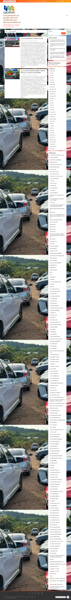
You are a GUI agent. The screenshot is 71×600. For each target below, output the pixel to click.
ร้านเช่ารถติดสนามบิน (54, 380)
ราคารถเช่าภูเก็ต (53, 368)
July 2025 (51, 100)
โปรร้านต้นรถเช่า (53, 573)
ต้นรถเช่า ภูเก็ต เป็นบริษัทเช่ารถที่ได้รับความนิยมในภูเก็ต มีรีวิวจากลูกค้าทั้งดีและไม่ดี (57, 235)
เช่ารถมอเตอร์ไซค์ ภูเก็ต (54, 512)
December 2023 (53, 139)
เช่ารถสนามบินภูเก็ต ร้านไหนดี (55, 529)
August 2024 (52, 121)
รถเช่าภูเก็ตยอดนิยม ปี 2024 (55, 336)
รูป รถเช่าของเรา (53, 387)
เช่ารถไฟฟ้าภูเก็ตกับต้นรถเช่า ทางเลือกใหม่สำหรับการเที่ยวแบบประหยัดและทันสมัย (57, 57)
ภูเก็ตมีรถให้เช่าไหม (53, 265)
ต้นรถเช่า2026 (52, 239)
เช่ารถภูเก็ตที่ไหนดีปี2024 (54, 496)
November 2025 (53, 91)
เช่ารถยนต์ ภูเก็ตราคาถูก (54, 517)
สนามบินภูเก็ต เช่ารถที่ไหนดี (55, 392)
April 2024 (52, 130)
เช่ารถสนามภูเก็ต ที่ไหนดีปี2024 (55, 534)
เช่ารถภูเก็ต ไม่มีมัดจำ (54, 489)
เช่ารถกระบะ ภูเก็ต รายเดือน (55, 434)
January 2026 (52, 87)
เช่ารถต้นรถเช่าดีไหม (54, 446)
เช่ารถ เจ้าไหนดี (53, 427)
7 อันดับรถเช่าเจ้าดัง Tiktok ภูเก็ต (55, 164)
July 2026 (51, 73)
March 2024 (52, 132)
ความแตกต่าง (52, 202)
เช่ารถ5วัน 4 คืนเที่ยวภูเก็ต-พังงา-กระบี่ (56, 429)
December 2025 (53, 89)
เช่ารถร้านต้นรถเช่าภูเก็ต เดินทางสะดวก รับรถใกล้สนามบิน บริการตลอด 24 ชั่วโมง (57, 40)
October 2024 (52, 116)
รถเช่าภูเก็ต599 (52, 329)
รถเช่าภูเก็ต (52, 286)
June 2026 (52, 75)
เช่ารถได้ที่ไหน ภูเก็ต (53, 551)
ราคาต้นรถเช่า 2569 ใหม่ (54, 366)
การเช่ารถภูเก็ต (52, 190)
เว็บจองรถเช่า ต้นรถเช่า (54, 566)
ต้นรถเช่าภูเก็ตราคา (53, 241)
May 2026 (52, 77)
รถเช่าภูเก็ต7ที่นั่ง (53, 331)
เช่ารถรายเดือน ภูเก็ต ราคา (55, 522)
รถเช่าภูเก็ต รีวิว (53, 317)
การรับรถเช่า (52, 180)
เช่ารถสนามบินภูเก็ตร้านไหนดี (55, 532)
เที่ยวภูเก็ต (52, 559)
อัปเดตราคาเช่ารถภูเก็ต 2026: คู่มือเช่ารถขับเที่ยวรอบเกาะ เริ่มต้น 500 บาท (57, 400)
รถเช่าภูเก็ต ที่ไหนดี (53, 298)
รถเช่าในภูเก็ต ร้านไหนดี (54, 359)
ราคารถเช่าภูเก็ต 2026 (54, 371)
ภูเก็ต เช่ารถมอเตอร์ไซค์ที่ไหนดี (55, 262)
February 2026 (52, 84)
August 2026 (52, 70)
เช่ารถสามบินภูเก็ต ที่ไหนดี (54, 536)
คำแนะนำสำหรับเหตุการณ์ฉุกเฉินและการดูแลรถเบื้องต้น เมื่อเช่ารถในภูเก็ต (57, 205)
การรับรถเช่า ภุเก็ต (53, 183)
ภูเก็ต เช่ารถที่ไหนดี (53, 260)
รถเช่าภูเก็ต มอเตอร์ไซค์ (54, 305)
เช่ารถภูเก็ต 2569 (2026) (54, 470)
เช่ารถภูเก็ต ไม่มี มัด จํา (54, 486)
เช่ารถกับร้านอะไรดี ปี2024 (55, 441)
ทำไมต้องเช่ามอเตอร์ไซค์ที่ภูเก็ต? (56, 253)
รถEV (51, 274)
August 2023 (52, 148)
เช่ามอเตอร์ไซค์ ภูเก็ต (54, 413)
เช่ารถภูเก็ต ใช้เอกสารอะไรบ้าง (55, 482)
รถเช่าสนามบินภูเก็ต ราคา (54, 354)
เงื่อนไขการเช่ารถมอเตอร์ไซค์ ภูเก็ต (56, 405)
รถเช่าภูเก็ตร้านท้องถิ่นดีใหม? (55, 341)
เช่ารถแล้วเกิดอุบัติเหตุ (54, 548)
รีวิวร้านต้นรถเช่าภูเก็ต (54, 385)
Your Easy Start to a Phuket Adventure (56, 176)
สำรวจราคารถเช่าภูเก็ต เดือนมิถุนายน (56, 397)
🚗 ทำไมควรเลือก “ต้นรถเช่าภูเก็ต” (56, 584)
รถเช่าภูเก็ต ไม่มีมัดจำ (54, 327)
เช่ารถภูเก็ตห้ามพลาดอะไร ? (55, 503)
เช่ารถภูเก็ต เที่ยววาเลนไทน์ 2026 (56, 479)
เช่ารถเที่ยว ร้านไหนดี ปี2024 (55, 543)
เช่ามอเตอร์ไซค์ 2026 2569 (55, 410)
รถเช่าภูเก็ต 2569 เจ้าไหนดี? (55, 291)
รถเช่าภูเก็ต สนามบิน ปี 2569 (55, 322)
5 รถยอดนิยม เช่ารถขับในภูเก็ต (10, 42)
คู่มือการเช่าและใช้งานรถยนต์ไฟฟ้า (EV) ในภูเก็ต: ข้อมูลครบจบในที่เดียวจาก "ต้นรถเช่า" (57, 216)
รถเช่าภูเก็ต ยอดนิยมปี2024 (55, 310)
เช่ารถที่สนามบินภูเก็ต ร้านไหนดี (55, 458)
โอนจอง (51, 576)
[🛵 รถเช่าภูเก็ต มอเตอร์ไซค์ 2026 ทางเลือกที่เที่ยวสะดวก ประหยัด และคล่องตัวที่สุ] (12, 74)
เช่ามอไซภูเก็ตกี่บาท (9, 78)
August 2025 (52, 98)
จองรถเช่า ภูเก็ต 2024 (54, 222)
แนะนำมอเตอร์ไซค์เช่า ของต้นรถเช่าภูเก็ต (32, 38)
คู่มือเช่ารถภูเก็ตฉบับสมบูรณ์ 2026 (56, 219)
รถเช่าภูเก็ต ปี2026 (53, 303)
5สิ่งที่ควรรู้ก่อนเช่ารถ (9, 44)
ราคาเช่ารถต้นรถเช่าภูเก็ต (54, 378)
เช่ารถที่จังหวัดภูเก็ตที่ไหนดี (55, 451)
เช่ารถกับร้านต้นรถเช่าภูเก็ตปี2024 (56, 439)
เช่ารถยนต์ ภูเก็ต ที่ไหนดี (54, 515)
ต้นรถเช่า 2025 (52, 224)
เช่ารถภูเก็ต (52, 467)
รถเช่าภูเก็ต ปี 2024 (53, 301)
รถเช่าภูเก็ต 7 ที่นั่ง (53, 293)
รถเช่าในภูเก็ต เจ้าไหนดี (54, 361)
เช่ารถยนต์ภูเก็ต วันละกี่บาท (55, 520)
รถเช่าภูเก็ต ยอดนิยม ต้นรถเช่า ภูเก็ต (56, 308)
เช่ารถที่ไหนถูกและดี (53, 463)
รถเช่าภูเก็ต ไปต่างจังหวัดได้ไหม (56, 324)
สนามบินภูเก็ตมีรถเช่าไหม (54, 395)
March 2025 (52, 109)
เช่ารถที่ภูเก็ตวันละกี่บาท (54, 453)
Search (50, 31)
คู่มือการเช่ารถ (52, 212)
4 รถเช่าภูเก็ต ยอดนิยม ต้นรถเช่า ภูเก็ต (11, 41)
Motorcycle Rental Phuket (54, 174)
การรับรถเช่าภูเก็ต (53, 185)
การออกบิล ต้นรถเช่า (53, 188)
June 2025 (52, 103)
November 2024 (53, 114)
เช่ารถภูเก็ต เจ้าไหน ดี (54, 477)
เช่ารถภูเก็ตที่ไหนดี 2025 (54, 493)
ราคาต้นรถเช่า (52, 364)
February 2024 (52, 135)
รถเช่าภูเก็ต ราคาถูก (53, 315)
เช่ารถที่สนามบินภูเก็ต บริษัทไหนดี (56, 455)
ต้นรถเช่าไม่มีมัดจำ (53, 248)
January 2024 (52, 137)
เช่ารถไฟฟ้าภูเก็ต (53, 553)
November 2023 (53, 141)
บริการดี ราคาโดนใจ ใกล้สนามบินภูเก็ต (57, 255)
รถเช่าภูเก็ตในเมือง (53, 348)
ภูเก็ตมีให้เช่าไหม (53, 267)
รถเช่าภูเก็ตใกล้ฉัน (53, 346)
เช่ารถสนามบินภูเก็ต (53, 524)
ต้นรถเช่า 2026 (52, 231)
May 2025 (52, 105)
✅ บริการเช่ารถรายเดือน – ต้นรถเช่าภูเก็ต (57, 578)
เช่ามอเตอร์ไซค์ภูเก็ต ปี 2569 (55, 417)
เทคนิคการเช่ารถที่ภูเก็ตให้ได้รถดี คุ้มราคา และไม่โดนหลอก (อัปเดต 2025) (57, 556)
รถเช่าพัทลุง (52, 284)
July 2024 (51, 123)
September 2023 (53, 146)
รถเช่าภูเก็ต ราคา (53, 312)
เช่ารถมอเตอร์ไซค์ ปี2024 (54, 510)
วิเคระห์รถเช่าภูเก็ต (53, 390)
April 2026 (52, 80)
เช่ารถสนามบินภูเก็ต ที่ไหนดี (55, 527)
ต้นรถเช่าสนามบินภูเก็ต (54, 246)
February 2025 (52, 112)
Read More (22, 66)
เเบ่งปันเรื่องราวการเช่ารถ (54, 571)
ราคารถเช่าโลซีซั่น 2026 (54, 376)
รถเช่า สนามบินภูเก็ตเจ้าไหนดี (55, 281)
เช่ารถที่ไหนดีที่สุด (53, 460)
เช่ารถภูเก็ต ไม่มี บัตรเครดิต (55, 484)
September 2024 (53, 119)
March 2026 (52, 82)
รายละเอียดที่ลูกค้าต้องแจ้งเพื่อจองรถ (56, 383)
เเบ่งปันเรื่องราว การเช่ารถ (54, 569)
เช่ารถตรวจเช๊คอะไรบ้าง (54, 448)
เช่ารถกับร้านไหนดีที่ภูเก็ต (54, 444)
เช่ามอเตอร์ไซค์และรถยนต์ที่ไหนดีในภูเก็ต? (58, 420)
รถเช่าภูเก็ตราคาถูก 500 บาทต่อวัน (56, 339)
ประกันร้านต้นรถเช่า (53, 258)
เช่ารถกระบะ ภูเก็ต (53, 432)
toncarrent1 (24, 40)
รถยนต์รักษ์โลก (52, 277)
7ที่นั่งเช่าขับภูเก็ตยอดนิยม (54, 167)
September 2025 (53, 96)
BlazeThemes (13, 598)
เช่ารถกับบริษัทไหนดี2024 (54, 436)
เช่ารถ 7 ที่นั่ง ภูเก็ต (53, 424)
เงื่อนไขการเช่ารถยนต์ (54, 408)
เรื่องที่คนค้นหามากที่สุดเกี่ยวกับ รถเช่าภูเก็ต (57, 564)
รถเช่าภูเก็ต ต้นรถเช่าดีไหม (55, 296)
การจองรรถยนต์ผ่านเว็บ (54, 178)
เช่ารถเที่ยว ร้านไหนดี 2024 (55, 546)
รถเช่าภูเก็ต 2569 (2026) (54, 289)
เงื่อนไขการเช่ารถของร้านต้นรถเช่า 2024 (57, 403)
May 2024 (52, 128)
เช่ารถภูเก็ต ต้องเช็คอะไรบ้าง (55, 472)
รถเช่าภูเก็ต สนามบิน (53, 320)
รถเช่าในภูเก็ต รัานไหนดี (54, 357)
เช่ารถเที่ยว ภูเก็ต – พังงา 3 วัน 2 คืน (56, 541)
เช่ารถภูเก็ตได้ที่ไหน (53, 505)
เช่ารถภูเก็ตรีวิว (52, 501)
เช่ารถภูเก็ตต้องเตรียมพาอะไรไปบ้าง (56, 491)
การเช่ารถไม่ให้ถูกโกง (54, 192)
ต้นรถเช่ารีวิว (52, 243)
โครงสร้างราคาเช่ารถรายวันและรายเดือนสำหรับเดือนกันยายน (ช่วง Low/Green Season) (31, 1)
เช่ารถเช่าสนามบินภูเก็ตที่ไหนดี (55, 539)
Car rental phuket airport (54, 171)
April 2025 (52, 107)
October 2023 (52, 144)
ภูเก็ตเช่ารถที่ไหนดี (53, 270)
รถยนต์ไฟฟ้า (52, 279)
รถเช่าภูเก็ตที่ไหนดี (53, 334)
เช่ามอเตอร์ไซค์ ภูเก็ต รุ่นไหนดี (55, 415)
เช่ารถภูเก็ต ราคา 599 (54, 474)
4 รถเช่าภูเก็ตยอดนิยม (54, 157)
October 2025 (52, 93)
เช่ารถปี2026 (52, 465)
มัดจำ (51, 272)
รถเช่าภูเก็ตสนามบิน (53, 343)
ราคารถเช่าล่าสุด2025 (54, 373)
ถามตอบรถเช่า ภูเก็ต (53, 251)
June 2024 (52, 125)
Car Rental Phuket (9, 45)
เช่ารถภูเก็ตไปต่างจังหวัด (54, 508)
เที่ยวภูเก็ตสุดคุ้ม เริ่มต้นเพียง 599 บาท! (57, 561)
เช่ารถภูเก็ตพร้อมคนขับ (54, 498)
